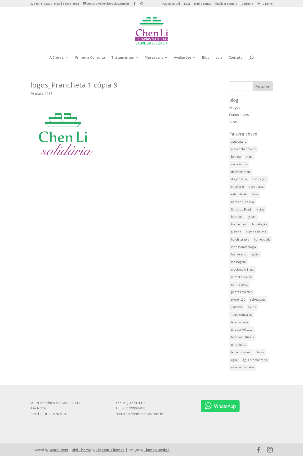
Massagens (154, 58)
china (249, 157)
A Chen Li (56, 58)
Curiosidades (239, 114)
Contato (236, 58)
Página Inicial (171, 4)
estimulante (239, 194)
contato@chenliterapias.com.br (139, 414)
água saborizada (242, 367)
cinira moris (239, 164)
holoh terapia (240, 239)
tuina (260, 352)
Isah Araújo (238, 254)
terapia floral (240, 322)
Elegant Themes (110, 449)
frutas (260, 209)
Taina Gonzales (241, 315)
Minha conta (202, 4)
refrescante (258, 300)
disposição (259, 179)
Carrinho (247, 4)
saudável (237, 307)
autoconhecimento (243, 149)
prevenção (238, 300)
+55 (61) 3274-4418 (131, 402)
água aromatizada (254, 360)
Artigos (234, 107)
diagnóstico (239, 179)
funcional (237, 217)
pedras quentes (241, 292)
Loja (187, 4)
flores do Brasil (241, 209)
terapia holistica (242, 330)
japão (255, 254)
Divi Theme (81, 449)
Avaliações (182, 58)
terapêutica (238, 345)
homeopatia (262, 239)
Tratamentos (122, 58)
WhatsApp (225, 406)
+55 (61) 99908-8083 (131, 408)
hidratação (259, 224)
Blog (205, 58)
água (234, 360)
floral (254, 194)
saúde (252, 307)
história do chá (256, 232)
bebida (236, 157)
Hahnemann (239, 224)
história (236, 232)
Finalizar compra (226, 4)
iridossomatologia (243, 247)
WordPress (58, 449)
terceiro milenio (241, 352)
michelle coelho (241, 277)
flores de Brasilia (242, 202)
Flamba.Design (156, 449)
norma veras (239, 285)
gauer (252, 217)
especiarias (256, 187)
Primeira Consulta (90, 58)
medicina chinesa (242, 269)
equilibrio (237, 187)
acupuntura (238, 142)
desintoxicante (241, 172)
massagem (238, 262)
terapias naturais (242, 337)
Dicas (233, 122)
